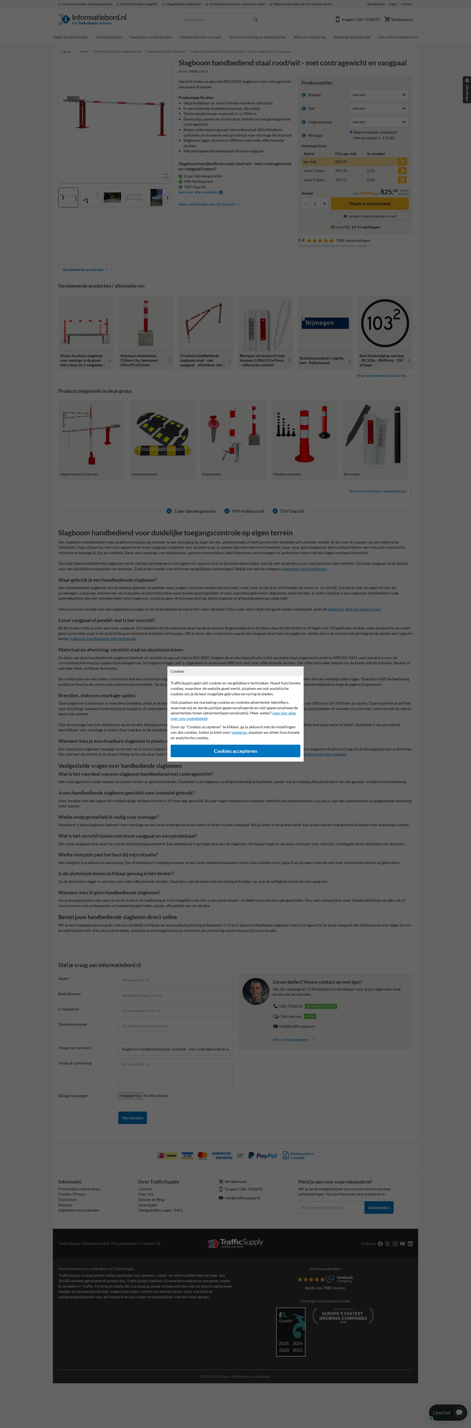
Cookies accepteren (235, 751)
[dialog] (235, 714)
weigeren (239, 732)
